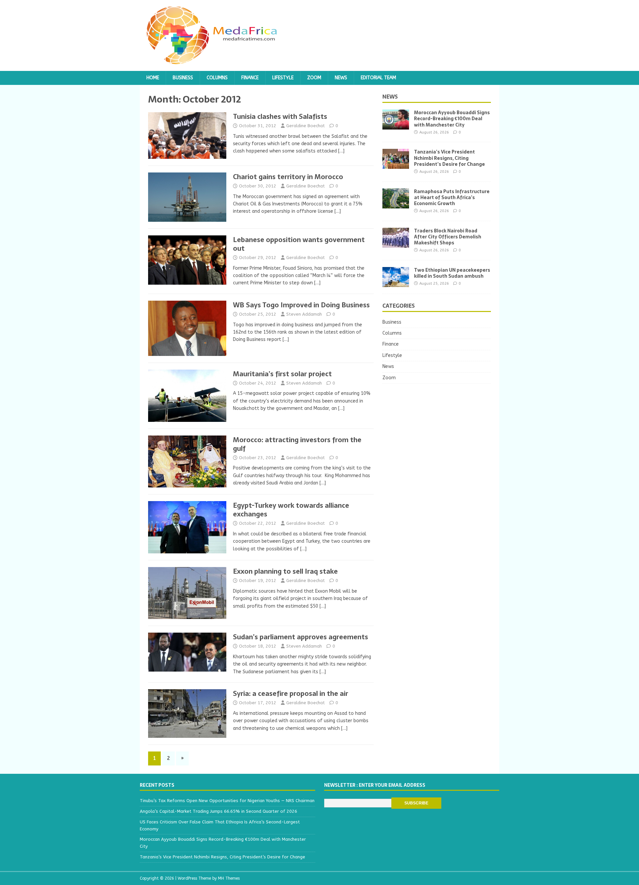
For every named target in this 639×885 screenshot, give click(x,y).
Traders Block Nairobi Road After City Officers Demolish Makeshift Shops (447, 236)
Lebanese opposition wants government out (299, 244)
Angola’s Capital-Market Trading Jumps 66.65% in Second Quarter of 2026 (218, 811)
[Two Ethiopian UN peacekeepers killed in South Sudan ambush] (395, 283)
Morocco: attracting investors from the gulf (297, 444)
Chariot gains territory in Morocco (288, 176)
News (341, 78)
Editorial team (378, 78)
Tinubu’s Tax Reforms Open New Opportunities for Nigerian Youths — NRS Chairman (227, 800)
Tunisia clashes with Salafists (280, 116)
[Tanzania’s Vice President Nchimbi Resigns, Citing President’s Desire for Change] (395, 165)
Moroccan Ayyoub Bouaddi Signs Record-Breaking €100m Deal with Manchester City (452, 118)
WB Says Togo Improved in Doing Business (301, 305)
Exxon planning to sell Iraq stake (285, 571)
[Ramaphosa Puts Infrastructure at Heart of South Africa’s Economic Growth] (395, 204)
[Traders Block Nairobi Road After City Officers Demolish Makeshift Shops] (395, 243)
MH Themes (229, 878)
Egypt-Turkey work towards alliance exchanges (291, 509)
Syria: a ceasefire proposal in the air (290, 693)
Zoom (314, 78)
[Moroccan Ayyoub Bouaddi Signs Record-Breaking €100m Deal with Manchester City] (395, 126)
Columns (217, 78)
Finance (250, 78)
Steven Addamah (304, 314)
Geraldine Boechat (305, 125)
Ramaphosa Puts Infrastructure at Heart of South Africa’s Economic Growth (452, 197)
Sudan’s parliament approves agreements (300, 637)
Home (152, 78)
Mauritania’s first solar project (282, 374)
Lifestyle (283, 78)
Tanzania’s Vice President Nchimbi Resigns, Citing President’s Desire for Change (449, 157)
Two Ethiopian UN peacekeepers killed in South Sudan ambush (452, 273)
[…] (341, 151)
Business (183, 78)
